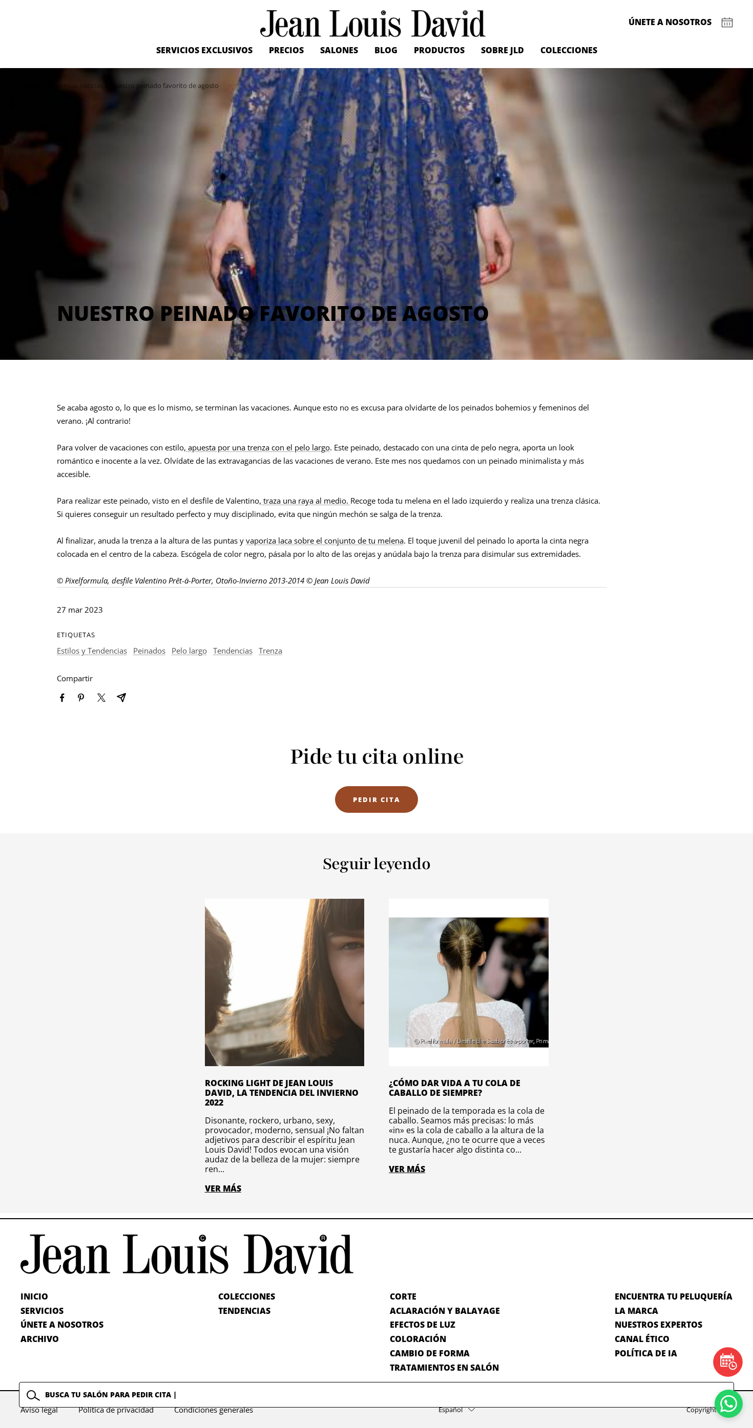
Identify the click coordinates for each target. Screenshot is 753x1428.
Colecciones (568, 50)
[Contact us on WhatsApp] (729, 1404)
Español (450, 1409)
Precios (286, 50)
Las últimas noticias (73, 85)
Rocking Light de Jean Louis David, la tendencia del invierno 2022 (282, 1092)
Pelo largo (189, 650)
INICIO (34, 1296)
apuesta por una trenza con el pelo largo (258, 447)
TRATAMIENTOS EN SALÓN (444, 1367)
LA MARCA (636, 1310)
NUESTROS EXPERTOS (658, 1324)
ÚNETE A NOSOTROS (61, 1324)
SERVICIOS (42, 1310)
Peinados (149, 650)
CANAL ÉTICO (642, 1339)
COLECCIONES (246, 1296)
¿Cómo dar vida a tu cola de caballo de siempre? (454, 1087)
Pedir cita (376, 799)
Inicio (28, 85)
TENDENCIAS (244, 1310)
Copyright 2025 (709, 1409)
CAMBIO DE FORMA (430, 1353)
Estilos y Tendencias (92, 650)
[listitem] (62, 698)
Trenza (270, 650)
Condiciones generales (213, 1409)
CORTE (403, 1296)
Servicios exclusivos (204, 50)
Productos (439, 50)
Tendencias (233, 650)
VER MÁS (223, 1188)
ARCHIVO (39, 1339)
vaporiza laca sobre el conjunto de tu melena (325, 540)
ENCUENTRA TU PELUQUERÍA (674, 1296)
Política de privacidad (116, 1409)
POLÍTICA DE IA (646, 1353)
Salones (339, 50)
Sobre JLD (502, 50)
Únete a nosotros (670, 22)
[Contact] (727, 22)
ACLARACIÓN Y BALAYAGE (445, 1310)
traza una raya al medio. (305, 500)
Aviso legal (39, 1409)
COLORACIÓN (418, 1339)
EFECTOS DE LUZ (422, 1324)
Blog (386, 50)
